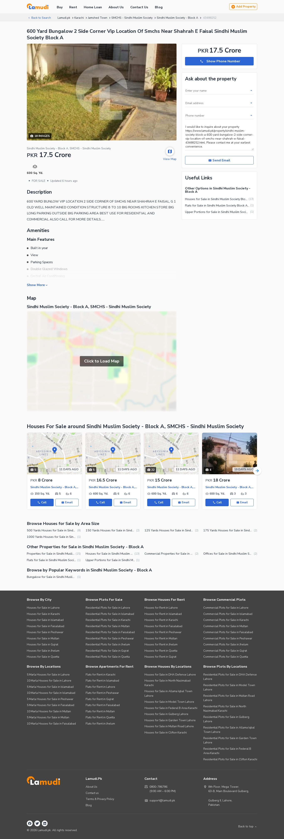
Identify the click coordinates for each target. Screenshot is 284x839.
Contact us (92, 793)
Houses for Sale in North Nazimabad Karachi (167, 683)
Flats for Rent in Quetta (100, 717)
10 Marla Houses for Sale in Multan (49, 711)
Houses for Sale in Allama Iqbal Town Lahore (168, 693)
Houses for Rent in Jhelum (161, 644)
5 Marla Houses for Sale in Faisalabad (50, 705)
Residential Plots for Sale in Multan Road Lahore (229, 698)
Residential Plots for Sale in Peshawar (110, 638)
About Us (116, 7)
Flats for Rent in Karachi (100, 675)
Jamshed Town (97, 18)
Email (69, 502)
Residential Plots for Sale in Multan (108, 626)
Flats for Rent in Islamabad (102, 681)
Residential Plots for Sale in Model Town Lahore (229, 687)
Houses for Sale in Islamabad (45, 620)
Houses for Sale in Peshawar (45, 632)
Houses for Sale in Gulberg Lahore (166, 714)
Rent (73, 7)
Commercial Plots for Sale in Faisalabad (228, 632)
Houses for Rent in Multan (160, 638)
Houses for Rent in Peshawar (163, 632)
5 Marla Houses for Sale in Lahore (48, 675)
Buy (60, 7)
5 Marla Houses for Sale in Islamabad (50, 687)
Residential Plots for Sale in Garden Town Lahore (230, 740)
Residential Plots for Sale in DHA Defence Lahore (230, 677)
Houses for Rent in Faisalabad (163, 626)
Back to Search (41, 18)
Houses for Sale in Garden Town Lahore (170, 720)
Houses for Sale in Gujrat (42, 644)
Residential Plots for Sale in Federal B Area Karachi (227, 751)
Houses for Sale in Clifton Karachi (165, 733)
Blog (159, 7)
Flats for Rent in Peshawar (102, 693)
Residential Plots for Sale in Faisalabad (110, 632)
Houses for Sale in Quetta (43, 657)
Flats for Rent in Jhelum (100, 724)
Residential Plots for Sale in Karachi (108, 620)
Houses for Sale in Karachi (43, 614)
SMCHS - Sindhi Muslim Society (132, 18)
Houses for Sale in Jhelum (43, 651)
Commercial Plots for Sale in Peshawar (227, 638)
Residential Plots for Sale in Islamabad (110, 614)
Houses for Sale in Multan (43, 638)
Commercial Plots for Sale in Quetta (225, 657)
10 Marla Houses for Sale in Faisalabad (51, 724)
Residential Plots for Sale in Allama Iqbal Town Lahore (229, 730)
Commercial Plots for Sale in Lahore (225, 608)
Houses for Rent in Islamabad (163, 614)
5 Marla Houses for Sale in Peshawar (50, 699)
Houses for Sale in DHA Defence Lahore (170, 675)
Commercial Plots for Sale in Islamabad (227, 614)
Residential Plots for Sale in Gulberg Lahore (226, 719)
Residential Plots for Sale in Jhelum (108, 644)
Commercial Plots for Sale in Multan (225, 626)
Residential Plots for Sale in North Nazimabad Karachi (224, 708)
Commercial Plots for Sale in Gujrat (225, 651)
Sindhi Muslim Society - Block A (177, 18)
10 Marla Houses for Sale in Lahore (49, 681)
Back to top (245, 826)
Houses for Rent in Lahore (161, 608)
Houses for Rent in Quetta (160, 651)
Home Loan (93, 7)
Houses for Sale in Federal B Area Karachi (170, 708)
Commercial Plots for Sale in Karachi (226, 620)
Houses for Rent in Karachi (161, 620)
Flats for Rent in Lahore (100, 687)
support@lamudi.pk (162, 800)
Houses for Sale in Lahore (43, 608)
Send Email (221, 160)
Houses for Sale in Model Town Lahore (169, 702)
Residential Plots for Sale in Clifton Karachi (230, 759)
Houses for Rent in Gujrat (160, 657)
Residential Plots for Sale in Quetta (108, 657)
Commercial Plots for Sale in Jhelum (225, 644)
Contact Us (139, 7)
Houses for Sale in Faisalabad (45, 626)
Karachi (79, 18)
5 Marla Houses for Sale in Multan (48, 717)
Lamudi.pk (64, 18)
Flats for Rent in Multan (100, 711)
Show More (36, 285)
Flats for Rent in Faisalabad (103, 705)
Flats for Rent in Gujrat (100, 699)
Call (43, 502)
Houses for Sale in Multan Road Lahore (169, 726)
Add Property (246, 7)
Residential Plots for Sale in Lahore (108, 608)
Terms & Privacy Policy (100, 799)
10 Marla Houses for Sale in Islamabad (51, 693)
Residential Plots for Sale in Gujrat (107, 651)
